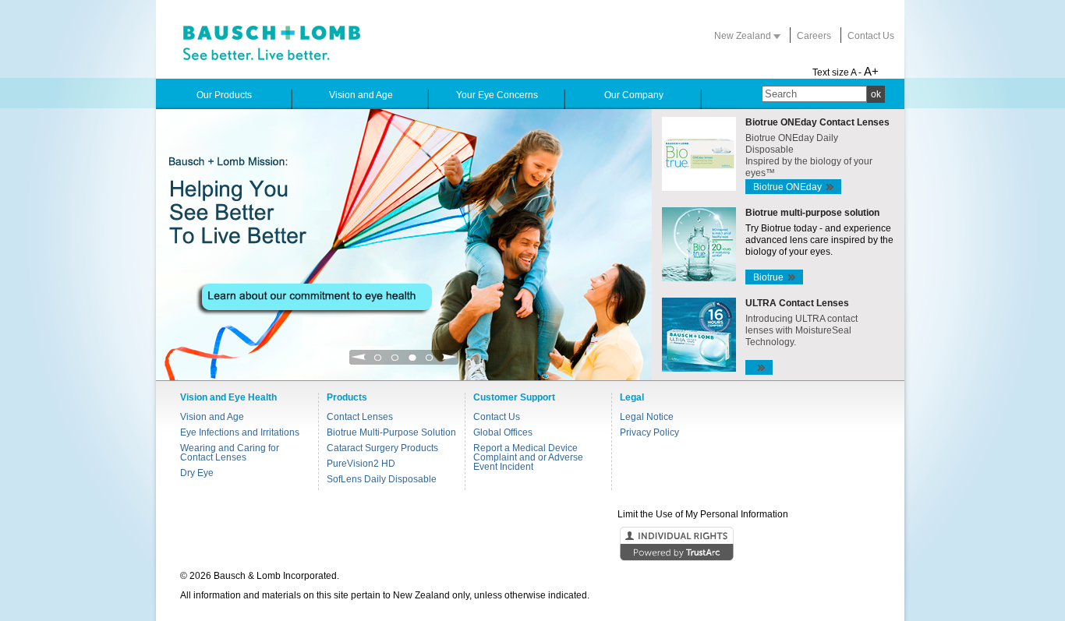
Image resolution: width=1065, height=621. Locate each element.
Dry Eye (197, 473)
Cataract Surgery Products (382, 448)
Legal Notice (647, 416)
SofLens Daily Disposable (382, 479)
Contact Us (870, 36)
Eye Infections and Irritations (239, 432)
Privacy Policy (649, 432)
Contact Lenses (360, 416)
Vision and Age (212, 416)
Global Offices (502, 432)
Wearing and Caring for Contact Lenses (229, 453)
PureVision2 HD (361, 463)
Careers (814, 36)
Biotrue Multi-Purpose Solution (391, 432)
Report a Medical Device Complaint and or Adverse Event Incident (528, 457)
